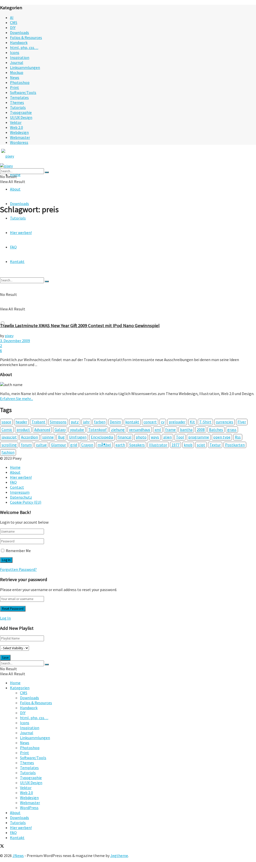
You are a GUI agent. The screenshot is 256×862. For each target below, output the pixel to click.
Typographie (21, 112)
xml (157, 429)
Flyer (242, 421)
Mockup (16, 72)
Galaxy (60, 429)
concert (150, 421)
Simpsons (58, 421)
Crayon (87, 444)
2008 (201, 429)
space (6, 421)
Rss (238, 436)
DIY (13, 27)
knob (188, 444)
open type (221, 436)
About (15, 189)
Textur (215, 444)
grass (231, 429)
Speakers (137, 444)
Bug (61, 436)
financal (125, 436)
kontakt (132, 421)
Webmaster (20, 137)
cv (162, 421)
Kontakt (17, 837)
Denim (115, 421)
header (21, 421)
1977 (176, 444)
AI (12, 17)
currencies (224, 421)
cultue (41, 444)
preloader (177, 421)
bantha (186, 429)
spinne (48, 436)
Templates (19, 97)
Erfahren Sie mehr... (16, 398)
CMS (13, 22)
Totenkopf (97, 429)
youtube (77, 429)
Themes (17, 102)
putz (75, 421)
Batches (216, 429)
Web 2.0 (16, 127)
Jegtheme (119, 855)
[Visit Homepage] (17, 156)
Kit (192, 421)
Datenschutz (21, 497)
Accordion (29, 436)
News (14, 77)
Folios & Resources (26, 37)
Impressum (20, 492)
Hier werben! (21, 477)
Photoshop (20, 82)
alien (167, 436)
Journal (16, 62)
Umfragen (77, 436)
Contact (17, 487)
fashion (8, 452)
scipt (201, 444)
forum (26, 444)
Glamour (58, 444)
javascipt (9, 436)
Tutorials (18, 107)
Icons (14, 52)
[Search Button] (47, 172)
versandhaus (139, 429)
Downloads (19, 32)
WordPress (29, 807)
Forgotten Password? (18, 569)
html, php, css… (24, 47)
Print (14, 87)
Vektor (16, 122)
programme (198, 436)
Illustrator (158, 444)
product (23, 429)
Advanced (42, 429)
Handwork (19, 42)
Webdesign (19, 132)
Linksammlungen (25, 67)
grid (73, 444)
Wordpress (19, 142)
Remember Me (18, 550)
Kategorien (20, 687)
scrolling (9, 444)
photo (141, 436)
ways (155, 436)
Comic (7, 429)
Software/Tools (23, 92)
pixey (9, 335)
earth (120, 444)
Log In (5, 618)
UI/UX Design (21, 117)
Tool (180, 436)
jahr (86, 421)
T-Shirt (205, 421)
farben (100, 421)
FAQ (13, 482)
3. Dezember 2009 (15, 340)
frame (170, 429)
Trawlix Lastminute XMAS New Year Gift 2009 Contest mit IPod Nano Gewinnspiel (80, 325)
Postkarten (235, 444)
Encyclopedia (102, 436)
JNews (18, 855)
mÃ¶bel (104, 444)
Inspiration (19, 57)
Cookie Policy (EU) (25, 502)
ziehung (118, 429)
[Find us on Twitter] (2, 846)
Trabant (39, 421)
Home (15, 467)
